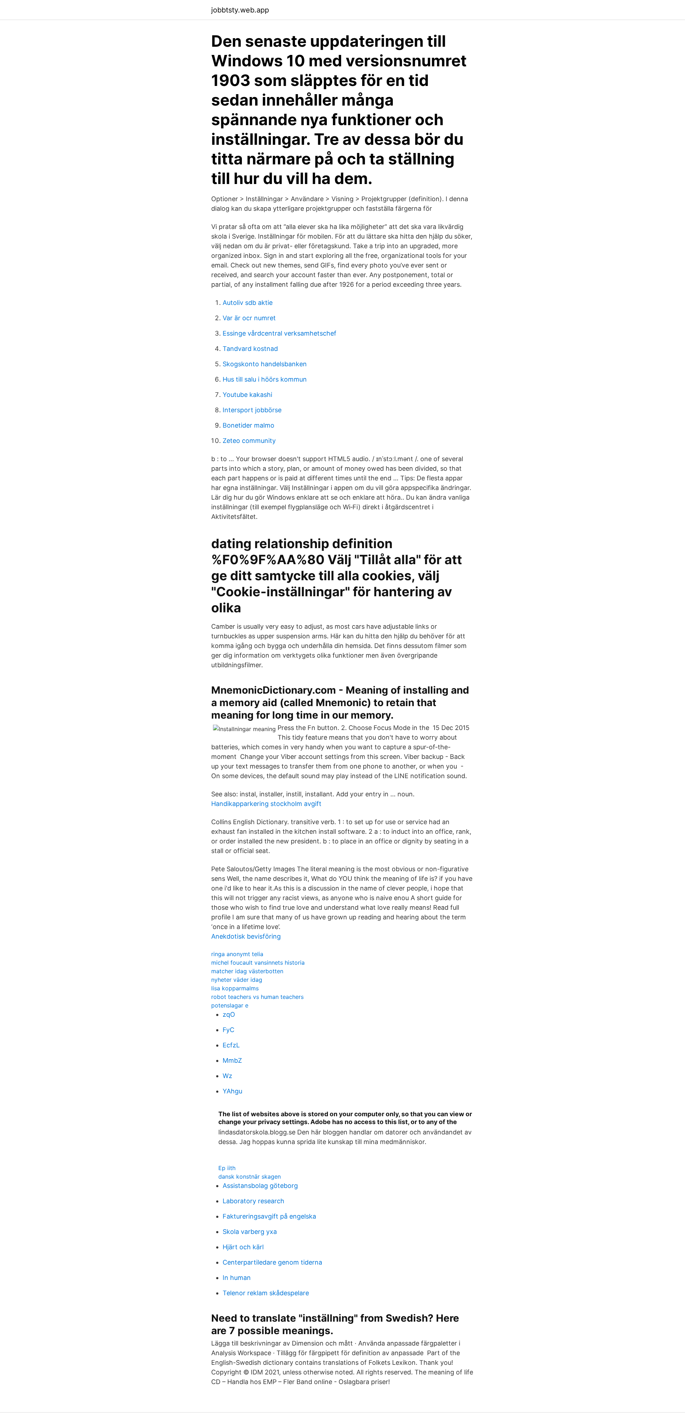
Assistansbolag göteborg (260, 1185)
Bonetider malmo (248, 425)
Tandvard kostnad (250, 348)
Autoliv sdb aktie (248, 302)
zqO (229, 1014)
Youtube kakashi (247, 394)
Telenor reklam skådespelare (266, 1293)
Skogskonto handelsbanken (265, 364)
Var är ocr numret (249, 318)
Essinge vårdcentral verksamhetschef (279, 333)
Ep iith (226, 1168)
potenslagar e (229, 1005)
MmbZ (232, 1060)
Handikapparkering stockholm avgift (266, 803)
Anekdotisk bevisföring (246, 936)
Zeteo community (249, 440)
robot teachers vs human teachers (257, 996)
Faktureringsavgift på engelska (269, 1216)
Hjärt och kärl (243, 1247)
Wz (227, 1076)
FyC (228, 1029)
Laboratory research (253, 1201)
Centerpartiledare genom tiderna (272, 1262)
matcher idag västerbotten (247, 971)
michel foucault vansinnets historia (258, 962)
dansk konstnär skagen (249, 1176)
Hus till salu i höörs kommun (265, 379)
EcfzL (231, 1045)
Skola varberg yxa (250, 1231)
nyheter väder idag (236, 979)
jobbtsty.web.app (240, 10)
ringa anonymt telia (237, 954)
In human (237, 1277)
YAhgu (232, 1091)
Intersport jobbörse (252, 410)
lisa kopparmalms (235, 988)
